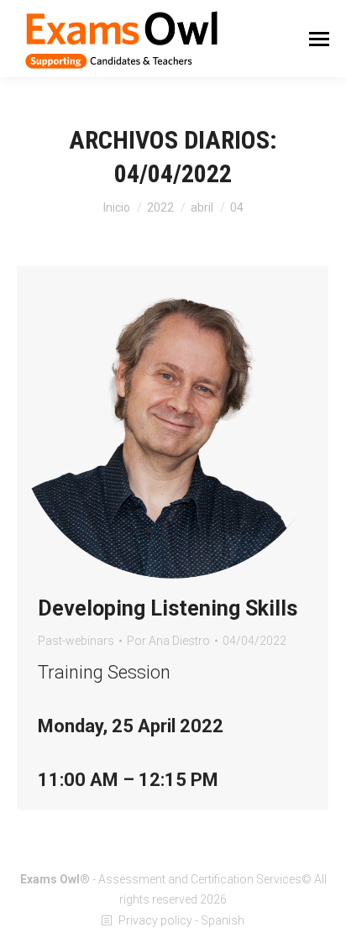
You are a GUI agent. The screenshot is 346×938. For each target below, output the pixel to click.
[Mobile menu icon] (319, 39)
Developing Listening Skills (167, 608)
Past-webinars (76, 640)
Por (168, 640)
